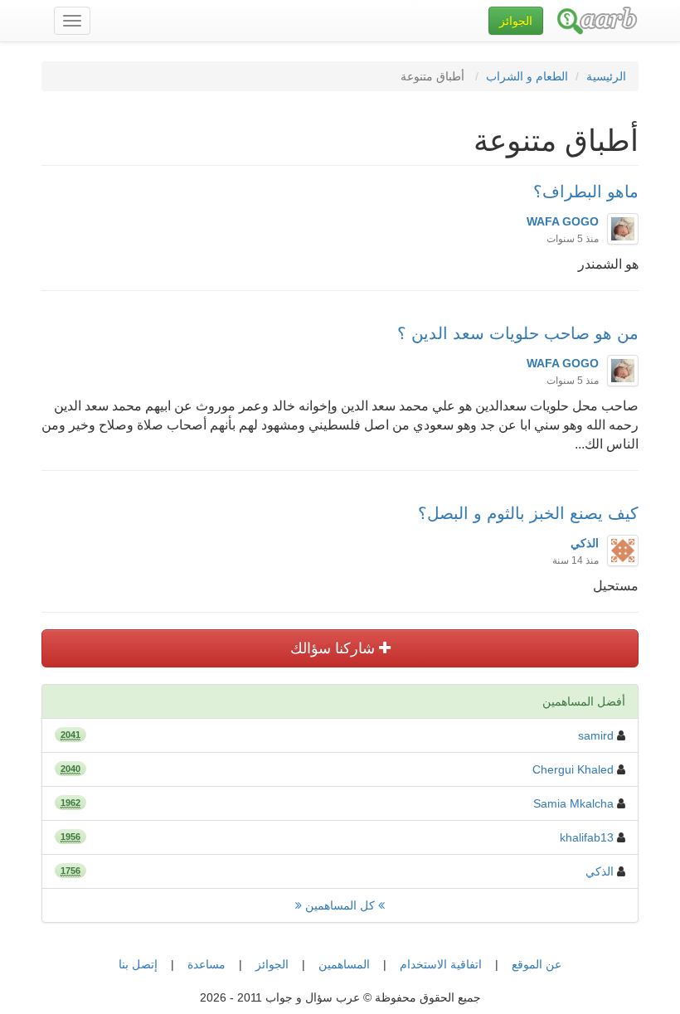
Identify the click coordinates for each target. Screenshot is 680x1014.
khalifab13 (587, 837)
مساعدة (206, 964)
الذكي (599, 871)
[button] (515, 21)
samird (596, 735)
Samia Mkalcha (573, 803)
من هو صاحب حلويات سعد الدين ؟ (518, 333)
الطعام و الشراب (527, 76)
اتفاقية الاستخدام (441, 964)
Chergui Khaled (573, 769)
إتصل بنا (138, 964)
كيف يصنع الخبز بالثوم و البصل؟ (528, 513)
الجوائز (272, 964)
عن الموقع (536, 964)
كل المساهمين (340, 905)
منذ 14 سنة (575, 560)
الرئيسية (606, 76)
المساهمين (344, 964)
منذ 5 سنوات (572, 239)
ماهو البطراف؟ (586, 191)
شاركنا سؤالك (334, 648)
